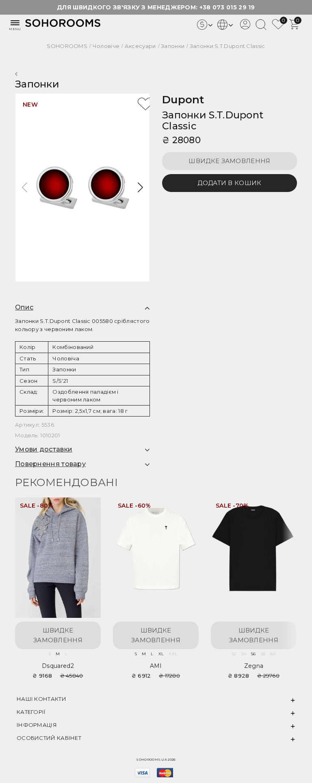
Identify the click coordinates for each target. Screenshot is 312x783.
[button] (140, 187)
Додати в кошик (229, 183)
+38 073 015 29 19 (227, 7)
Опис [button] (24, 307)
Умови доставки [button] (43, 449)
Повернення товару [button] (50, 464)
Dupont (183, 99)
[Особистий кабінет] (245, 27)
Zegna (254, 666)
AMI (156, 666)
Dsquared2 (58, 666)
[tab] (82, 307)
